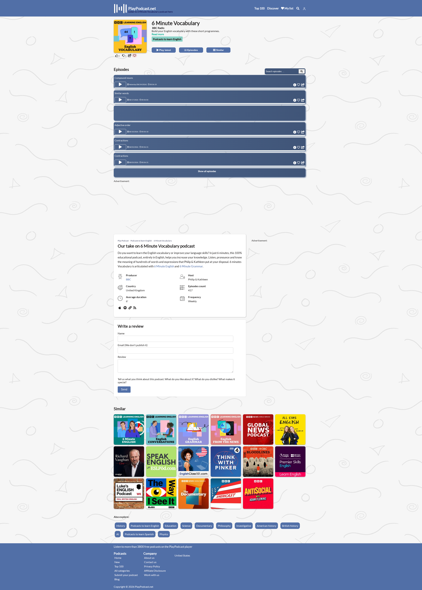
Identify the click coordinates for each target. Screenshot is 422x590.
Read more (158, 34)
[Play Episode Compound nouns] (120, 84)
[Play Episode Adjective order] (120, 132)
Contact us (150, 562)
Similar (219, 50)
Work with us (151, 574)
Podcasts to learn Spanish (139, 534)
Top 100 (259, 8)
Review (122, 356)
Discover (273, 8)
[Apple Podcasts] (120, 309)
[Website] (130, 309)
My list (288, 8)
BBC (128, 279)
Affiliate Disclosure (155, 570)
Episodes (192, 50)
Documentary (204, 525)
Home (117, 557)
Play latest (165, 50)
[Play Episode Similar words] (120, 100)
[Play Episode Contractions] (120, 147)
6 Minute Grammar (191, 266)
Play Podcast (123, 240)
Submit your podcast (126, 574)
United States (182, 555)
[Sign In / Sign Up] (304, 8)
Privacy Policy (152, 566)
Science (186, 525)
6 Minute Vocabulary (163, 240)
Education (170, 525)
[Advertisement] (279, 40)
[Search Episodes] (302, 71)
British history (290, 525)
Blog (117, 579)
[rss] (135, 309)
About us (149, 557)
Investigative (243, 525)
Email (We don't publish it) (133, 345)
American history (266, 525)
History (120, 525)
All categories (122, 570)
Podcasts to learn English (167, 39)
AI (117, 534)
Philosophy (224, 525)
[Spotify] (125, 309)
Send (124, 389)
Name (121, 333)
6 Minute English (164, 266)
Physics (164, 534)
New (117, 562)
